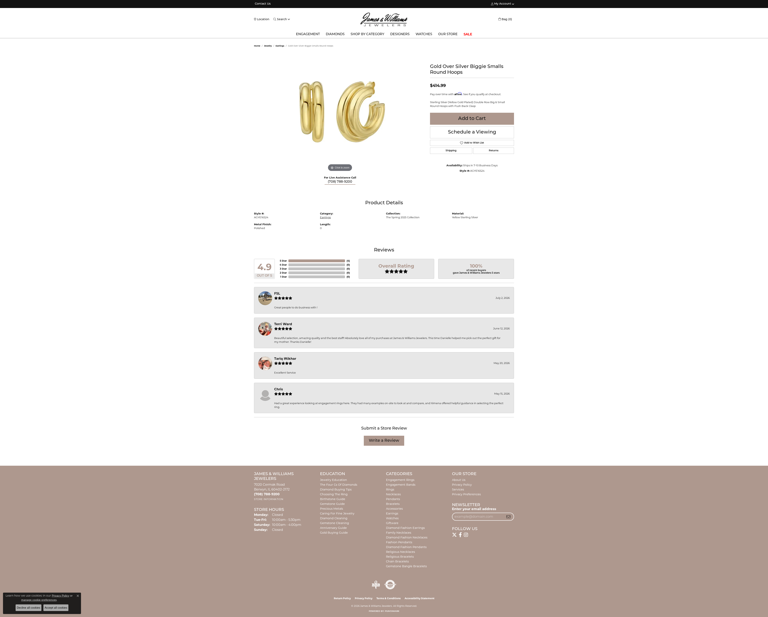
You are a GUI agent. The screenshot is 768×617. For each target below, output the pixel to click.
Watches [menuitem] (392, 518)
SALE (468, 34)
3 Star (283, 268)
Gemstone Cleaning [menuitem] (334, 523)
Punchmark (392, 611)
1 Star (283, 276)
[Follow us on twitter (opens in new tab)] (454, 534)
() (348, 260)
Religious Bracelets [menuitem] (400, 556)
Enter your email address (474, 509)
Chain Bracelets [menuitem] (397, 561)
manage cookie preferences (39, 599)
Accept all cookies (56, 607)
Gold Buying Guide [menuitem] (334, 532)
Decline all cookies (28, 607)
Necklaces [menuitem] (393, 494)
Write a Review (384, 441)
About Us (458, 480)
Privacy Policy (462, 484)
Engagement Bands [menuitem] (400, 484)
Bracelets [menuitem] (393, 504)
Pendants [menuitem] (393, 499)
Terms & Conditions (388, 598)
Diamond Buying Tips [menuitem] (336, 489)
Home (257, 46)
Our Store (448, 34)
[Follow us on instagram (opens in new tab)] (466, 534)
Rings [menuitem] (390, 489)
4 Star (283, 264)
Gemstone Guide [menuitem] (332, 504)
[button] (501, 4)
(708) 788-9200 (340, 181)
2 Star (283, 272)
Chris (278, 389)
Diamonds (335, 34)
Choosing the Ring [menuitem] (334, 494)
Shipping (451, 151)
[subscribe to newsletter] (508, 516)
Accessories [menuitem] (394, 508)
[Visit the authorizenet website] (390, 585)
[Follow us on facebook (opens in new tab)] (460, 534)
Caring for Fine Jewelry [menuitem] (337, 513)
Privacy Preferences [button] (466, 494)
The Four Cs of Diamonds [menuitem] (338, 484)
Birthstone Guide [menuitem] (332, 499)
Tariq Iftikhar (285, 359)
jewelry (268, 46)
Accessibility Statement (419, 598)
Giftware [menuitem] (392, 523)
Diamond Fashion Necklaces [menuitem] (406, 537)
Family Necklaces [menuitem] (398, 532)
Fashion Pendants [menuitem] (399, 542)
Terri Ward (283, 324)
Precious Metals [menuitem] (331, 508)
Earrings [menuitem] (392, 513)
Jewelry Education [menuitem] (333, 480)
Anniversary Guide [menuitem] (333, 528)
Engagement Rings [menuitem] (400, 480)
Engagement (308, 34)
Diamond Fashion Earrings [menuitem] (405, 528)
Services (458, 489)
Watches (424, 34)
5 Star (283, 260)
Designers (400, 34)
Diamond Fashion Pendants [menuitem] (406, 547)
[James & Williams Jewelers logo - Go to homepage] (384, 19)
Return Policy (342, 598)
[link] (262, 4)
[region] (340, 112)
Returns (493, 151)
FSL (277, 293)
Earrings (280, 46)
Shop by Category (367, 34)
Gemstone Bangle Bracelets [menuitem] (406, 566)
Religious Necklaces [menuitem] (400, 552)
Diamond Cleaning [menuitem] (333, 518)
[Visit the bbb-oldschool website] (376, 585)
